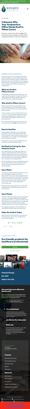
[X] (11, 223)
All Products (8, 369)
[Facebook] (9, 223)
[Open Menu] (27, 9)
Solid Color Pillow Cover (11, 358)
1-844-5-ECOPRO (9, 345)
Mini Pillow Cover (9, 363)
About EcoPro (8, 381)
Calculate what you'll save (15, 301)
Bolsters (7, 366)
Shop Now (15, 247)
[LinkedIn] (13, 223)
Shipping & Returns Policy (11, 387)
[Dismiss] (28, 1)
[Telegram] (17, 223)
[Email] (21, 223)
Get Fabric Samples (15, 250)
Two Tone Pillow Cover (10, 361)
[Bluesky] (19, 223)
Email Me (7, 350)
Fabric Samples (8, 378)
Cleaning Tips (8, 376)
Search (5, 226)
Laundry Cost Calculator (11, 384)
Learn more (18, 316)
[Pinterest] (15, 223)
